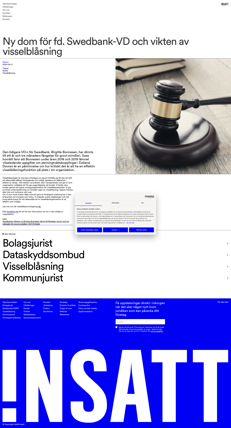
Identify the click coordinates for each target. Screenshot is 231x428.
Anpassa (114, 230)
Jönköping (48, 305)
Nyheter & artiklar (68, 305)
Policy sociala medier (87, 308)
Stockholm (48, 311)
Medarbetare (29, 314)
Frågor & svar (66, 308)
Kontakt (6, 19)
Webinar (63, 311)
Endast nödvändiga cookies (89, 230)
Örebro (46, 308)
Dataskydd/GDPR (11, 308)
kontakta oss (12, 211)
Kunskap (6, 13)
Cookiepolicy (84, 305)
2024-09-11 (8, 64)
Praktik (27, 311)
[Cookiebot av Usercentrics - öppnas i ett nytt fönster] (146, 196)
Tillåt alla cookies (141, 230)
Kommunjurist (9, 314)
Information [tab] (115, 203)
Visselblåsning (9, 311)
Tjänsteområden (10, 4)
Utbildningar (8, 7)
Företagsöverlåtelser (12, 317)
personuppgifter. (157, 331)
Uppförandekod (85, 311)
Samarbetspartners (32, 317)
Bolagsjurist (8, 305)
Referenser (7, 16)
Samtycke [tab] (88, 203)
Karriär (27, 308)
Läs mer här (130, 222)
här (39, 206)
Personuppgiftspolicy (87, 302)
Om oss (6, 10)
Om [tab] (142, 203)
